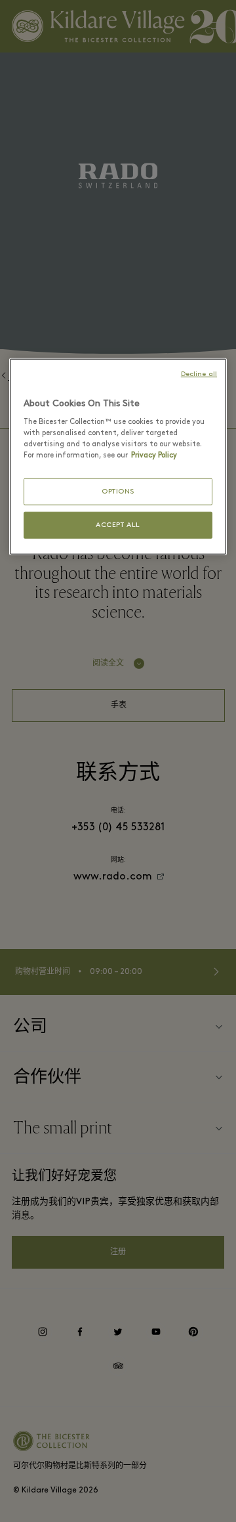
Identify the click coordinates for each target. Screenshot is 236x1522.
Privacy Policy (154, 455)
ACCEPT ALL (118, 525)
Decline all (199, 373)
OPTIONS (118, 491)
